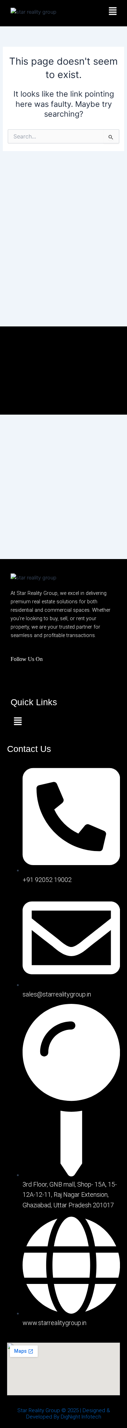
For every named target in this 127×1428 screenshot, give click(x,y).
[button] (113, 11)
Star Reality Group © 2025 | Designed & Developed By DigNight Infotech (63, 1413)
